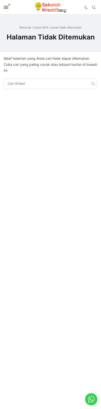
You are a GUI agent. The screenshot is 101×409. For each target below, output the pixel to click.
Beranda (25, 27)
